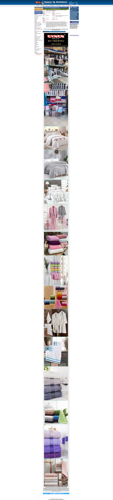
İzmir (47, 5)
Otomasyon (36, 42)
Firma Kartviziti (45, 31)
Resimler (60, 31)
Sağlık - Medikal (37, 46)
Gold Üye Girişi (69, 5)
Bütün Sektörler (38, 54)
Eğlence (36, 21)
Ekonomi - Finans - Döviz (38, 23)
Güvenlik (36, 32)
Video (57, 31)
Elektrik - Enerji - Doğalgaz (38, 24)
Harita (54, 31)
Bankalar (36, 14)
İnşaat (36, 35)
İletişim (64, 5)
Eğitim (36, 20)
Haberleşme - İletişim (37, 33)
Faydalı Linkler (58, 5)
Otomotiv (36, 43)
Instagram (47, 19)
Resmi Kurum (36, 44)
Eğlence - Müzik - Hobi (37, 22)
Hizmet (36, 34)
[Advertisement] (55, 27)
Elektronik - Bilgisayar (38, 25)
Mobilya (36, 41)
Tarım (35, 51)
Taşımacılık (36, 52)
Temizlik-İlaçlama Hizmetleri (38, 53)
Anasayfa (37, 5)
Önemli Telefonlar (52, 5)
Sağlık (36, 45)
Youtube (57, 19)
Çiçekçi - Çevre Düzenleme (38, 15)
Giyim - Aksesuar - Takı (38, 31)
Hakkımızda (42, 5)
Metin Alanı (50, 31)
